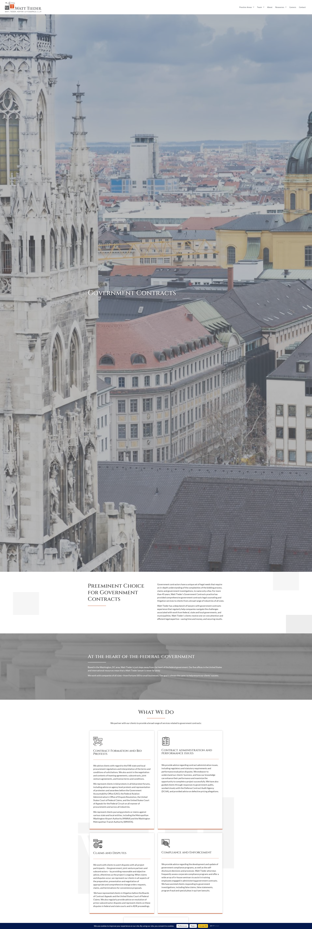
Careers (292, 7)
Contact (302, 7)
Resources (279, 7)
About (269, 7)
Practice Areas (245, 7)
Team (259, 7)
